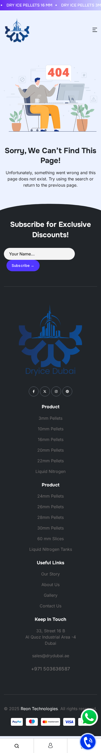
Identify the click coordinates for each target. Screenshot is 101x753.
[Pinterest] (67, 391)
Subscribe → (23, 265)
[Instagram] (56, 391)
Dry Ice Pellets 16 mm (28, 5)
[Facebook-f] (34, 391)
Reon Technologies (39, 708)
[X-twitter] (45, 391)
